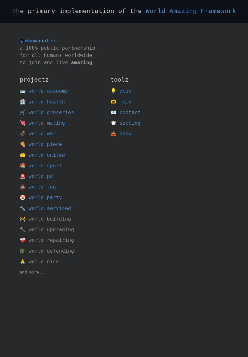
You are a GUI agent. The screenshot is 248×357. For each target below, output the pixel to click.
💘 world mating (42, 123)
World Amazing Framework (191, 11)
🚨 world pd (36, 176)
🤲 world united (42, 155)
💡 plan (121, 91)
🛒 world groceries (47, 112)
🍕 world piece (41, 144)
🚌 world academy (44, 91)
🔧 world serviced (45, 208)
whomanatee (40, 41)
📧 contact (125, 112)
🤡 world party (41, 197)
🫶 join (121, 102)
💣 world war (38, 133)
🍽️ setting (125, 123)
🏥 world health (42, 102)
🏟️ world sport (41, 166)
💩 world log (38, 187)
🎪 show (121, 133)
